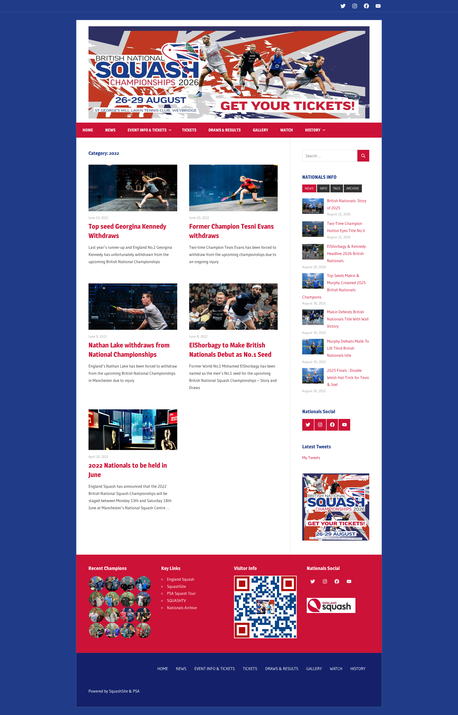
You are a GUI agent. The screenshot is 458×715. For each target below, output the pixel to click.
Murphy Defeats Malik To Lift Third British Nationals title (348, 348)
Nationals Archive (182, 607)
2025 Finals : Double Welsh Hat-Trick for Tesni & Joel (348, 377)
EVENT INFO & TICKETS (147, 130)
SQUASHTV (176, 600)
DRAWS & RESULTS (224, 130)
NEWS (110, 130)
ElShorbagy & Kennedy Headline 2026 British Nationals (346, 253)
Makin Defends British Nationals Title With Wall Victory (348, 319)
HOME (88, 130)
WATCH (286, 130)
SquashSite (176, 586)
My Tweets (311, 457)
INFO (323, 188)
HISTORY (312, 130)
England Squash (180, 579)
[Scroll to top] (450, 707)
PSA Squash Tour (181, 593)
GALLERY (260, 130)
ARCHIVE (352, 188)
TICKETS (189, 130)
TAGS (336, 188)
